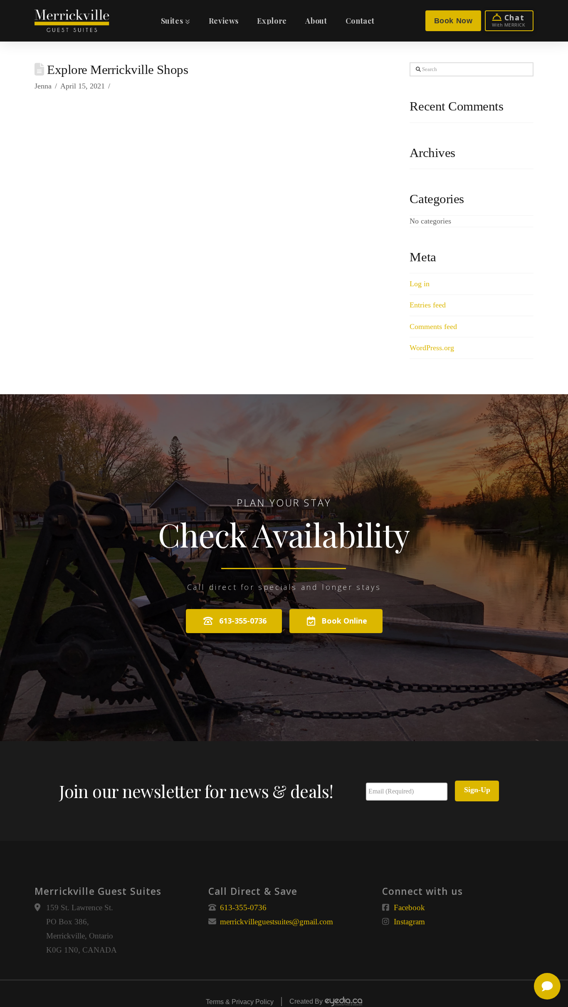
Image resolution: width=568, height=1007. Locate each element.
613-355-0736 (243, 907)
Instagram (409, 921)
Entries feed (428, 305)
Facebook (409, 907)
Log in (420, 284)
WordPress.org (432, 348)
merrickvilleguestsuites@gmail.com (276, 921)
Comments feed (433, 326)
